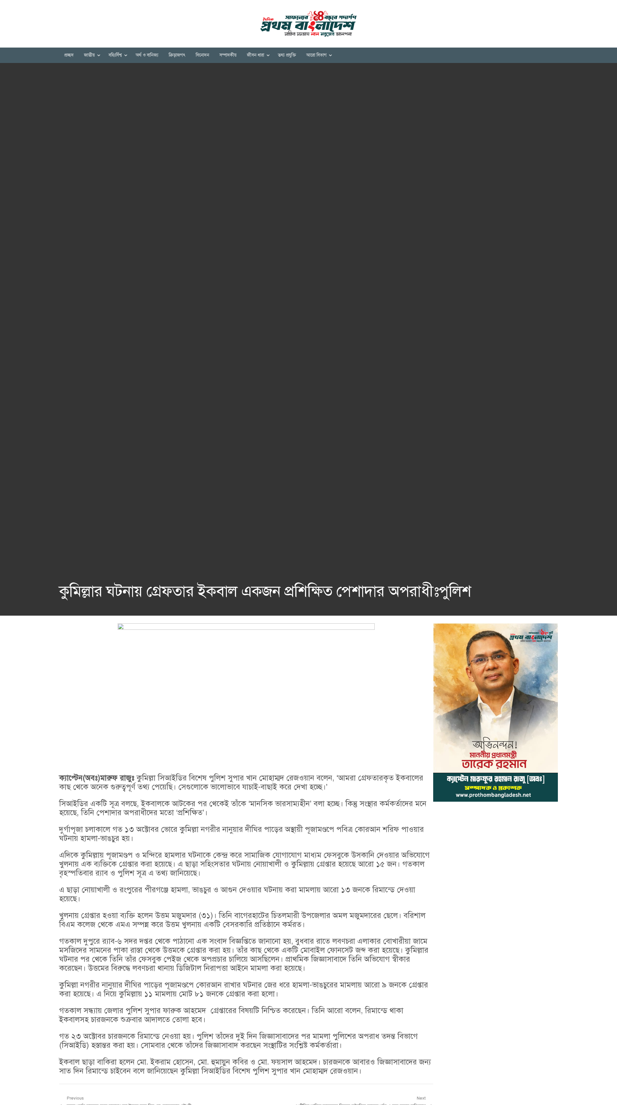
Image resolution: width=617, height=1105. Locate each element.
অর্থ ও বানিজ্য (147, 55)
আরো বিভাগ (316, 55)
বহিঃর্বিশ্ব (115, 55)
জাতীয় (89, 55)
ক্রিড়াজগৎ (177, 55)
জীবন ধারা (255, 55)
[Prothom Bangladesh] (308, 24)
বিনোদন (202, 55)
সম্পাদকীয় (228, 55)
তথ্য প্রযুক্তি (287, 55)
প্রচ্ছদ (69, 55)
